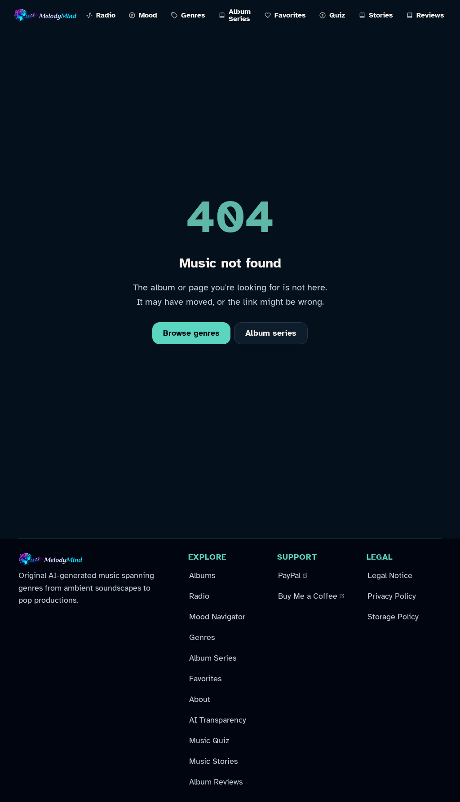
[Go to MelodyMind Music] (45, 15)
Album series (270, 333)
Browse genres (191, 333)
